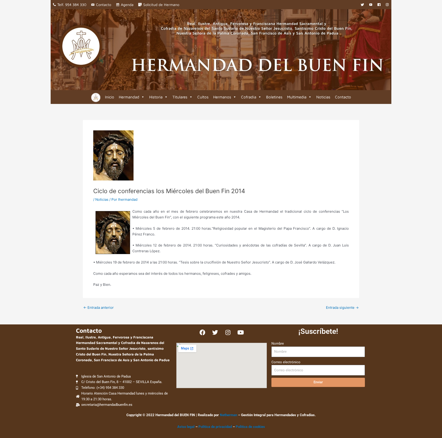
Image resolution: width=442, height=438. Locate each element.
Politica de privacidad (215, 427)
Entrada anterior (98, 307)
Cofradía (248, 97)
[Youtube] (370, 4)
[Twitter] (362, 4)
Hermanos (222, 97)
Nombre (277, 343)
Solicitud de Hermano (161, 5)
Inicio (109, 97)
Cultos (203, 97)
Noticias (323, 97)
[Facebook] (379, 4)
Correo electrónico (285, 362)
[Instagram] (387, 4)
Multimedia (296, 97)
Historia (156, 97)
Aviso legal (186, 427)
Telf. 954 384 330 (71, 5)
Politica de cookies (250, 427)
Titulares (179, 97)
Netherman (228, 415)
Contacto (103, 5)
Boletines (274, 97)
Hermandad (129, 97)
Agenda (127, 5)
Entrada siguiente (342, 307)
